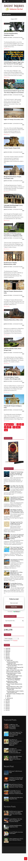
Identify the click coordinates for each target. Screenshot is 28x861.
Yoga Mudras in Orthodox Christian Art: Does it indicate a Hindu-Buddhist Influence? (17, 499)
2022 (7, 654)
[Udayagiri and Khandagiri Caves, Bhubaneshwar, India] (14, 199)
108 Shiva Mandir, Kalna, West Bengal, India (13, 689)
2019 (7, 658)
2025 (7, 650)
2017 (7, 701)
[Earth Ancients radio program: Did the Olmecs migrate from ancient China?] (14, 84)
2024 (7, 651)
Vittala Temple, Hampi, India (12, 148)
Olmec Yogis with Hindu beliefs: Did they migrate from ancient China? (15, 758)
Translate (15, 640)
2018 (7, 699)
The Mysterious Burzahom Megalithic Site (16, 798)
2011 (7, 710)
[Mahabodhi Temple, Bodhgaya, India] (14, 399)
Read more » (7, 48)
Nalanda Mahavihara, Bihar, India (13, 320)
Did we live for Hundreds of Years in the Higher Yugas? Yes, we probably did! (16, 813)
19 (14, 427)
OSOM (6, 52)
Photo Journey (9, 23)
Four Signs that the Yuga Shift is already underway (17, 486)
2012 (7, 708)
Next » (18, 427)
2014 (7, 705)
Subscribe (14, 607)
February (9, 698)
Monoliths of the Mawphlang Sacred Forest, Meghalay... (13, 679)
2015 (7, 704)
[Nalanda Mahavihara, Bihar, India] (14, 313)
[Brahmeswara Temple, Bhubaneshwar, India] (14, 256)
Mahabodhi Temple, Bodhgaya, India (15, 693)
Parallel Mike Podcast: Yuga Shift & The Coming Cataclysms (16, 585)
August (9, 660)
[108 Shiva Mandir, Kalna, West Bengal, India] (14, 342)
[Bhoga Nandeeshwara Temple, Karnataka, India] (14, 170)
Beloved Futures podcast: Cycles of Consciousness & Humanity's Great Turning (16, 786)
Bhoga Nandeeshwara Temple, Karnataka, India (13, 673)
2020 (7, 657)
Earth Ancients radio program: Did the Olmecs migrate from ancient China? (14, 92)
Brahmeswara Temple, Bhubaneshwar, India (12, 682)
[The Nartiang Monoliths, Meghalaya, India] (14, 27)
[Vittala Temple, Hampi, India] (14, 142)
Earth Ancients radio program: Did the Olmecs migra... (14, 668)
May (8, 696)
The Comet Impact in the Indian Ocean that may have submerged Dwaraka (17, 548)
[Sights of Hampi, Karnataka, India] (14, 113)
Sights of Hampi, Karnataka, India (13, 119)
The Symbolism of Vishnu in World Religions (16, 560)
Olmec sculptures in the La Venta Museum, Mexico (16, 839)
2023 (7, 653)
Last (6, 430)
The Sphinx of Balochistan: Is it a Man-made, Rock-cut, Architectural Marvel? (16, 573)
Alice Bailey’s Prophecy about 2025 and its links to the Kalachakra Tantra (17, 511)
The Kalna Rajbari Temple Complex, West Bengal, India (15, 691)
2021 (7, 656)
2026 (7, 648)
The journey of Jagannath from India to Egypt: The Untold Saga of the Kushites (17, 536)
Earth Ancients (9, 80)
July (8, 695)
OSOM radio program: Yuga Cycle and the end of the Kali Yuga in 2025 (14, 63)
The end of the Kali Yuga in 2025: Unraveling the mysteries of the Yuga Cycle (16, 474)
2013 (7, 707)
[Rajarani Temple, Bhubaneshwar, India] (14, 285)
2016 (7, 702)
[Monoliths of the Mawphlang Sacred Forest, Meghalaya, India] (14, 228)
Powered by (10, 611)
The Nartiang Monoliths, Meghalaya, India (12, 662)
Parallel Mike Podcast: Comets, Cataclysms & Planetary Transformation (16, 792)
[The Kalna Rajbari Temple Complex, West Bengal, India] (14, 371)
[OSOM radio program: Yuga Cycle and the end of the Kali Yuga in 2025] (14, 56)
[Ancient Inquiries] (14, 7)
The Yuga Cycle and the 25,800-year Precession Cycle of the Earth (16, 523)
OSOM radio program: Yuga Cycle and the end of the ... (14, 665)
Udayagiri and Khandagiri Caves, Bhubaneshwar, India (14, 676)
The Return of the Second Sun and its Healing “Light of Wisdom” (16, 779)
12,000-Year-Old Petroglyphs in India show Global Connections (14, 726)
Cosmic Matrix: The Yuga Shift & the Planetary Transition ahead (15, 820)
